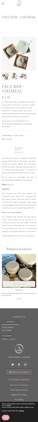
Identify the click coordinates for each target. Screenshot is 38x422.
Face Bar (16, 135)
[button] (35, 3)
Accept (6, 417)
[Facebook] (19, 364)
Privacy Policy (19, 399)
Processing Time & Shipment (19, 385)
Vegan (21, 135)
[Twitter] (12, 364)
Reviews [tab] (19, 152)
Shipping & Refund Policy (19, 395)
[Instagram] (25, 364)
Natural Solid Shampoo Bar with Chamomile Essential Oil (18, 294)
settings (21, 411)
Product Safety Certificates (19, 390)
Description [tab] (19, 147)
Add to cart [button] (20, 284)
